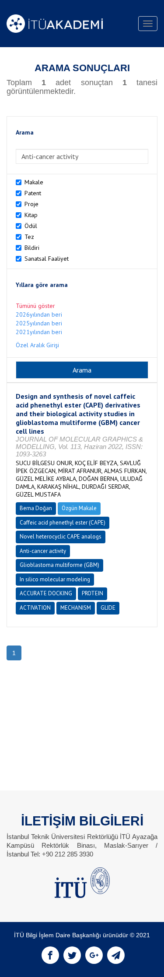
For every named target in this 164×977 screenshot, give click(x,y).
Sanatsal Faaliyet (46, 258)
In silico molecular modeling (55, 579)
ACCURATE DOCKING (46, 593)
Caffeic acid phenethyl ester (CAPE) (62, 522)
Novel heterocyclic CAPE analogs (60, 536)
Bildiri (31, 248)
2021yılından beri (39, 332)
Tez (29, 237)
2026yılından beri (39, 314)
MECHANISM (75, 607)
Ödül (30, 226)
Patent (32, 193)
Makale (33, 182)
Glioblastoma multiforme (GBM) (59, 565)
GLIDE (108, 607)
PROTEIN (92, 593)
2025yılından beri (39, 323)
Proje (31, 204)
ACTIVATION (35, 607)
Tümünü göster (35, 306)
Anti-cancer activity (43, 551)
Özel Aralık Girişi (37, 345)
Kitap (31, 215)
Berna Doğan (36, 508)
